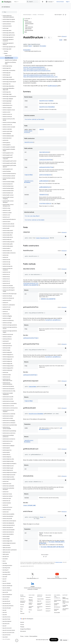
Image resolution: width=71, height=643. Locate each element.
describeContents (44, 152)
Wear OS (39, 601)
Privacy (30, 609)
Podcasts (22, 613)
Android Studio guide (57, 601)
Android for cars (39, 607)
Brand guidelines (33, 636)
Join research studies (65, 609)
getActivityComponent (45, 174)
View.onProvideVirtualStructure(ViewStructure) (37, 70)
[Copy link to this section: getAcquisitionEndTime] (39, 307)
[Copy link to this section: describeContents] (36, 269)
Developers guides (56, 604)
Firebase (22, 626)
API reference (6, 7)
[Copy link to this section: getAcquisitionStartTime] (40, 344)
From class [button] (32, 216)
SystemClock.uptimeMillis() (53, 320)
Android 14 (48, 604)
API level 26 (64, 307)
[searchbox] (9, 12)
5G (29, 612)
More (15, 1)
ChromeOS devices (39, 604)
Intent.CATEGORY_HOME (30, 505)
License (26, 636)
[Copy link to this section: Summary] (32, 92)
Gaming (30, 597)
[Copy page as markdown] (49, 37)
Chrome (22, 624)
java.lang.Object (27, 49)
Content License (58, 562)
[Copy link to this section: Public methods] (37, 264)
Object (30, 46)
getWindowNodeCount (44, 187)
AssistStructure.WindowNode (47, 107)
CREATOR (41, 129)
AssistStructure (28, 131)
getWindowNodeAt (43, 181)
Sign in (67, 1)
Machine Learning (31, 600)
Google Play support (65, 606)
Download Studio (56, 610)
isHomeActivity (43, 194)
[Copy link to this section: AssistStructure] (34, 250)
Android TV (39, 610)
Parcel (49, 203)
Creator (26, 131)
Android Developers (27, 14)
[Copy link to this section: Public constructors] (40, 246)
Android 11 (48, 611)
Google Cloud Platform (25, 629)
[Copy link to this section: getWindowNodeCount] (39, 449)
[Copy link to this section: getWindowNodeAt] (37, 408)
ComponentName (29, 174)
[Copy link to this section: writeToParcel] (33, 511)
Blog (21, 611)
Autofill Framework (52, 85)
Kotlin (60, 40)
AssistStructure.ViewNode (46, 100)
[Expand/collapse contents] (31, 18)
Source (21, 606)
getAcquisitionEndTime (45, 159)
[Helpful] (63, 15)
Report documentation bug (66, 602)
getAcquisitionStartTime (46, 167)
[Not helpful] (65, 15)
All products (23, 631)
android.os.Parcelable (38, 119)
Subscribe (54, 639)
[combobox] (33, 1)
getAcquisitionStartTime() (31, 338)
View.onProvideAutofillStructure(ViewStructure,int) (38, 75)
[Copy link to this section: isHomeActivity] (34, 476)
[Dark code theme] (65, 236)
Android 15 (48, 602)
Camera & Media (31, 607)
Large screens (40, 598)
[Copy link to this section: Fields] (29, 227)
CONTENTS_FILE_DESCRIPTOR (31, 285)
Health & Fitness (30, 603)
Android (22, 598)
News (21, 609)
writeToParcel (43, 203)
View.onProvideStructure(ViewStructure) (35, 69)
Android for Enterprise (22, 601)
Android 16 (48, 599)
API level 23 (64, 36)
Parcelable (43, 46)
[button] (9, 16)
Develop (34, 14)
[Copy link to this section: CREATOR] (31, 232)
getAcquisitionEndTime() (30, 375)
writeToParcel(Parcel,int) (31, 283)
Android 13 (48, 606)
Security (22, 604)
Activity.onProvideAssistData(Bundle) (34, 67)
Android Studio (60, 1)
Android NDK (57, 612)
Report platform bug (65, 598)
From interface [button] (34, 119)
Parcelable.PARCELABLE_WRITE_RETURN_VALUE (52, 547)
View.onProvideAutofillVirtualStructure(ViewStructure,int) (40, 76)
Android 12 (48, 608)
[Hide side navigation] (16, 640)
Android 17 (48, 597)
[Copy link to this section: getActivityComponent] (39, 381)
